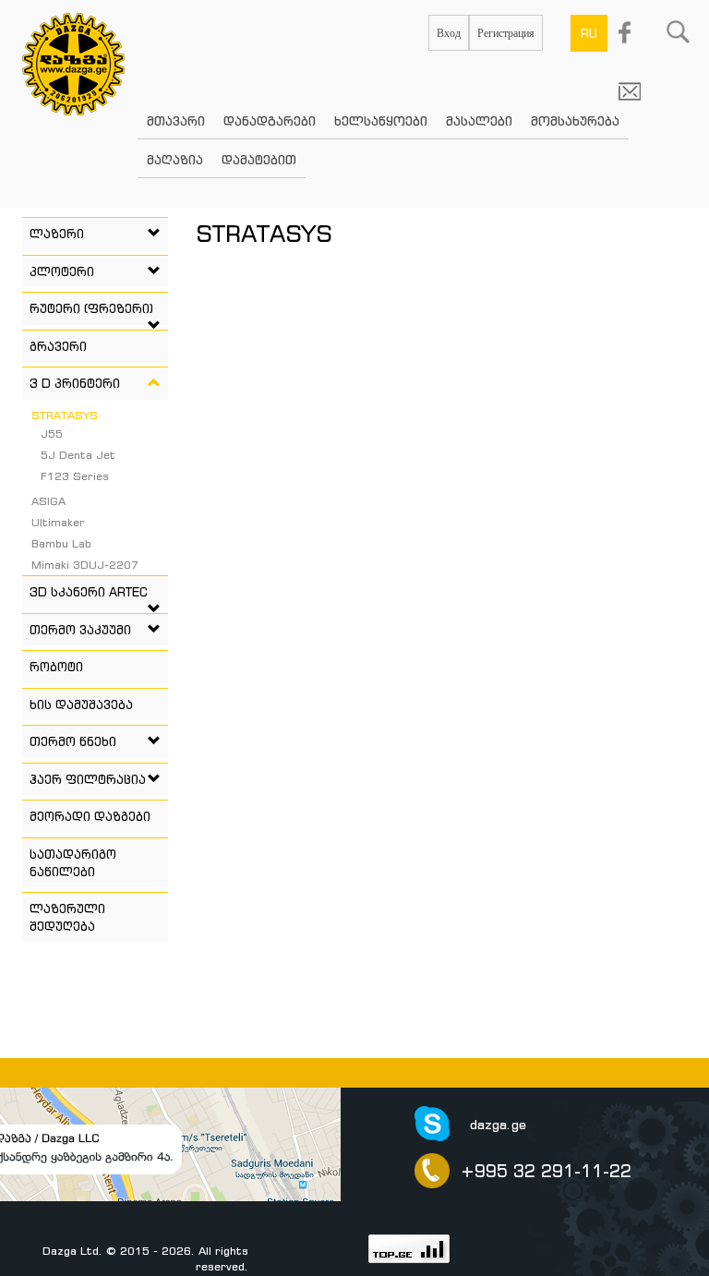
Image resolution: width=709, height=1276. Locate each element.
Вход (449, 33)
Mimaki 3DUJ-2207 (84, 565)
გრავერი (58, 346)
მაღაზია (175, 159)
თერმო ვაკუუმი (80, 629)
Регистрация (506, 33)
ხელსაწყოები (380, 120)
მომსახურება (575, 120)
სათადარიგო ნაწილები (73, 863)
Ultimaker (58, 522)
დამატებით (259, 159)
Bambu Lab (61, 543)
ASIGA (48, 501)
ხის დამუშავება (81, 704)
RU (589, 33)
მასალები (479, 120)
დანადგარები (269, 120)
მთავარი (176, 120)
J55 (52, 433)
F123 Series (75, 476)
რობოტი (56, 666)
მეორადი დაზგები (90, 816)
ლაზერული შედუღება (67, 917)
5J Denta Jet (78, 455)
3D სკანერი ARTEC (89, 591)
